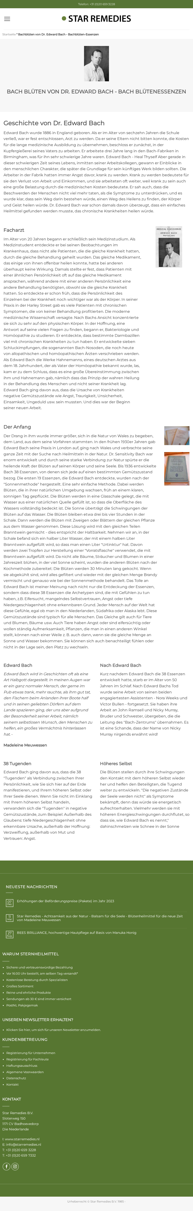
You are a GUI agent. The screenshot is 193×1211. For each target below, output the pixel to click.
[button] (7, 18)
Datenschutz (16, 1078)
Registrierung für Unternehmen (30, 1053)
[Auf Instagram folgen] (15, 1166)
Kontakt (12, 1084)
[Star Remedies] (96, 19)
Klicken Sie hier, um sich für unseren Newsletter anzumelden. (53, 1030)
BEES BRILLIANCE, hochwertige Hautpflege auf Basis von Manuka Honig (77, 933)
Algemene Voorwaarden (25, 1072)
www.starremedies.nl (22, 1139)
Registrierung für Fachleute (27, 1059)
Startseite (9, 34)
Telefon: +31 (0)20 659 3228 (96, 4)
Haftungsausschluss (21, 1065)
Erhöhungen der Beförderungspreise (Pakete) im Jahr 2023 (65, 901)
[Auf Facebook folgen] (6, 1166)
